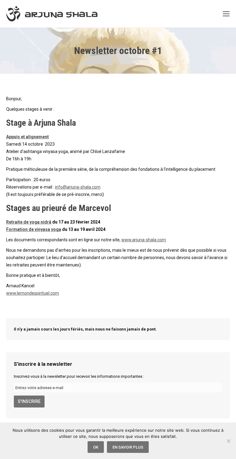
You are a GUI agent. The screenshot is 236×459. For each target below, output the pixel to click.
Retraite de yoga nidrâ (28, 222)
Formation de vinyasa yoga (33, 229)
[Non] (228, 441)
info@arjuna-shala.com (77, 187)
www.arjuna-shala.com (143, 239)
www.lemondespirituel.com (32, 293)
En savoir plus (127, 447)
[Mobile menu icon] (226, 13)
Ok (95, 447)
